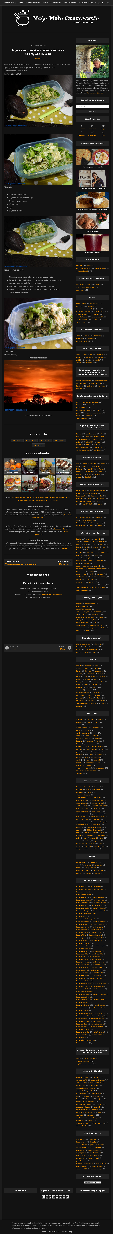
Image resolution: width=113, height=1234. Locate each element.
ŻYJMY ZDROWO (53, 500)
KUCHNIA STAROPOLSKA (83, 1016)
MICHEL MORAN (94, 1155)
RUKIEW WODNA (81, 574)
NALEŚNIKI (89, 442)
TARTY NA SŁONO (97, 447)
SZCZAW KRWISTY (90, 579)
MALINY (86, 684)
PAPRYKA (87, 752)
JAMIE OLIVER (80, 1150)
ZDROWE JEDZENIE (41, 500)
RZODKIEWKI (96, 757)
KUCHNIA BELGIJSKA (99, 908)
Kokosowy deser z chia (12, 488)
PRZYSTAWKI (94, 1110)
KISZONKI (87, 336)
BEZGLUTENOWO (81, 303)
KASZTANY (95, 682)
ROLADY (93, 843)
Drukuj (18, 440)
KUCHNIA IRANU (97, 951)
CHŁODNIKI (79, 284)
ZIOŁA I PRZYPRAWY (82, 587)
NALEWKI (95, 647)
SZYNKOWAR (102, 386)
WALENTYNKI (95, 1118)
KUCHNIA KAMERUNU (99, 962)
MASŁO (100, 357)
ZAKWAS (78, 631)
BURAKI (89, 722)
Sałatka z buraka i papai (46, 487)
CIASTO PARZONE (81, 816)
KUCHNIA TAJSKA (97, 1021)
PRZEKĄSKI (97, 566)
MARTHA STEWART (81, 1155)
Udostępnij (32, 440)
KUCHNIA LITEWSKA (82, 975)
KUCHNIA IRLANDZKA (82, 954)
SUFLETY (88, 846)
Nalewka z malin (93, 252)
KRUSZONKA (88, 835)
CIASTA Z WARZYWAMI (99, 806)
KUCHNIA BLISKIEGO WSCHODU (85, 913)
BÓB (97, 722)
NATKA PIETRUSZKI (81, 407)
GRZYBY (78, 736)
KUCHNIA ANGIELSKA (98, 897)
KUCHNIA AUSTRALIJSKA (83, 903)
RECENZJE (79, 1112)
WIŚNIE (102, 701)
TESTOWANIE (91, 1115)
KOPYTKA (88, 437)
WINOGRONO (91, 701)
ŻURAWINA (79, 706)
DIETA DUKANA (94, 303)
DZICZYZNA (88, 865)
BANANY (78, 671)
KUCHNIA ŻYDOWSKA (82, 1043)
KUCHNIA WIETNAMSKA (83, 1029)
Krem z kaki (12, 472)
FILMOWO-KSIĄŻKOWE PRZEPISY (85, 1088)
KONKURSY (96, 1096)
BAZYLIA (78, 539)
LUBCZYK (102, 552)
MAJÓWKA (100, 1099)
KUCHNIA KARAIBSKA (99, 965)
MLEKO (87, 360)
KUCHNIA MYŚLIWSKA (97, 986)
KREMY (89, 284)
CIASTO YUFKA (96, 819)
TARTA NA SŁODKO (99, 846)
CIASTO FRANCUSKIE (82, 811)
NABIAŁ (97, 360)
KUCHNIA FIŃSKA (81, 935)
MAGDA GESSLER (81, 1153)
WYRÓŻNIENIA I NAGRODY (83, 1123)
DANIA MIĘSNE (80, 862)
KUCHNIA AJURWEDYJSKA (83, 311)
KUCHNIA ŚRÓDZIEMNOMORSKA (85, 1040)
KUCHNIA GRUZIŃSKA (97, 938)
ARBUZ (96, 665)
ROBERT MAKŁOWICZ (82, 1166)
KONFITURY (97, 336)
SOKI (86, 652)
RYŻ (77, 504)
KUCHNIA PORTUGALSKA (83, 1002)
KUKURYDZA (79, 746)
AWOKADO (38, 58)
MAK (77, 838)
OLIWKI (94, 749)
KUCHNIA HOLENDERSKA (83, 946)
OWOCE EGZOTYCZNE (30, 497)
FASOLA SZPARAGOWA (82, 733)
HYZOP (78, 544)
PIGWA (89, 695)
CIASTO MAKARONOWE (83, 814)
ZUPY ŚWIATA (80, 290)
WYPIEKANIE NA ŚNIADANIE (84, 1064)
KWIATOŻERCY (91, 552)
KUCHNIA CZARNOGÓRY (83, 927)
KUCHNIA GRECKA (96, 523)
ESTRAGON (86, 542)
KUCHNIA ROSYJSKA (99, 1005)
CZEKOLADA (96, 824)
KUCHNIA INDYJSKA (82, 951)
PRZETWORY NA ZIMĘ (82, 341)
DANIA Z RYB (98, 517)
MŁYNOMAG (101, 498)
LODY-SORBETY (90, 357)
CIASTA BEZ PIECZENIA (83, 795)
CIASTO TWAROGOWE (82, 819)
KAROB (86, 682)
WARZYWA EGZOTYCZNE (26, 500)
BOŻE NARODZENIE (82, 1077)
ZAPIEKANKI (88, 415)
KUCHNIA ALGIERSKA (82, 892)
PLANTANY (98, 695)
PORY (90, 754)
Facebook (58, 529)
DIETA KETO (79, 306)
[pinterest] (94, 3)
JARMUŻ (93, 544)
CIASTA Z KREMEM (97, 803)
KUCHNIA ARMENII (99, 900)
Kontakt (64, 548)
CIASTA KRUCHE (97, 798)
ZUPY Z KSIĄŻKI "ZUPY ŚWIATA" (85, 287)
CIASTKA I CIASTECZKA (82, 808)
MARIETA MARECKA (95, 1153)
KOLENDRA (79, 550)
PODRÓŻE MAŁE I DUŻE (83, 268)
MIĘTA (78, 558)
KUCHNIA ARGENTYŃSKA (83, 900)
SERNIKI (78, 846)
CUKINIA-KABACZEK (82, 728)
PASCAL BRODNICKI (81, 1161)
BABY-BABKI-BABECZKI (83, 787)
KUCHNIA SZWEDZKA (82, 1021)
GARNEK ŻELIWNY (96, 383)
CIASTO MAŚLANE (99, 814)
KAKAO (78, 647)
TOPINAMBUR (90, 762)
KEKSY (103, 833)
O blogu (20, 3)
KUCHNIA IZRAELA (81, 956)
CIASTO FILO (97, 808)
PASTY (40, 497)
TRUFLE (100, 762)
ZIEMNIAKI (79, 773)
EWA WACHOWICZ (81, 1145)
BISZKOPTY (96, 789)
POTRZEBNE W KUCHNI (83, 1107)
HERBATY (102, 542)
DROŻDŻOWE (98, 612)
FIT (98, 309)
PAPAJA (96, 692)
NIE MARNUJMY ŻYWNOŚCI (84, 410)
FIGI (86, 676)
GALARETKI (79, 830)
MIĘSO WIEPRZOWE (82, 870)
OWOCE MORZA (80, 525)
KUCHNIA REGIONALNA (82, 1005)
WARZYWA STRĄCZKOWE (83, 768)
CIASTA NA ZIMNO (81, 800)
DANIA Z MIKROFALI (81, 1080)
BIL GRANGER (92, 1139)
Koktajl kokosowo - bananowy (47, 470)
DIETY (91, 309)
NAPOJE (78, 649)
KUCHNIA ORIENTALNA (82, 994)
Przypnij (61, 440)
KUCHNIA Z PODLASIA (82, 1035)
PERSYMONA (80, 695)
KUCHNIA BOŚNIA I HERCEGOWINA (86, 919)
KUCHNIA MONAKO (100, 983)
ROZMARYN (91, 571)
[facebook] (88, 3)
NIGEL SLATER (80, 1158)
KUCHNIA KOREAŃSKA (97, 967)
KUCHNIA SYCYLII (99, 1016)
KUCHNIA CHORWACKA (97, 924)
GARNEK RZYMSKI (81, 383)
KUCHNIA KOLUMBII (82, 967)
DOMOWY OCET (81, 1085)
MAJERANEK (79, 555)
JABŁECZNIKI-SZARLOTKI (94, 830)
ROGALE (95, 622)
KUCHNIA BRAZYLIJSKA (82, 921)
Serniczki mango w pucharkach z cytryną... (29, 469)
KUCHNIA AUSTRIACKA (100, 903)
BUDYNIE (79, 792)
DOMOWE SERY (81, 355)
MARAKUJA (79, 687)
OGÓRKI (78, 749)
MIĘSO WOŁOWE (98, 870)
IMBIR (85, 544)
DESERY (78, 827)
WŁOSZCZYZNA (100, 768)
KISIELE (78, 835)
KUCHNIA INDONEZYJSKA (83, 948)
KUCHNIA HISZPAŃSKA (82, 943)
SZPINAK (78, 762)
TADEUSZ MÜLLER (97, 1166)
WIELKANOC (79, 1120)
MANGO (95, 684)
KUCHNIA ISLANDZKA (97, 954)
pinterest (81, 135)
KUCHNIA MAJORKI (81, 978)
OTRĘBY (86, 563)
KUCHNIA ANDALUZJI (82, 897)
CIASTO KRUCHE (96, 811)
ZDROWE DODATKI (97, 317)
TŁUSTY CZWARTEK (81, 1118)
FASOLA (87, 730)
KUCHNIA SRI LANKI (100, 1013)
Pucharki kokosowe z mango (64, 487)
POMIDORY (79, 754)
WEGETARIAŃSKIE (81, 317)
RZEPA (86, 757)
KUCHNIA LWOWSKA (97, 975)
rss (103, 135)
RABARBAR (99, 698)
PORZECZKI (79, 698)
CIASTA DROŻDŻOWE (82, 798)
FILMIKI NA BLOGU (94, 1085)
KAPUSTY (79, 741)
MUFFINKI (79, 841)
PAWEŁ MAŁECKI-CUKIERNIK (84, 1163)
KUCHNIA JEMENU (97, 959)
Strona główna (9, 3)
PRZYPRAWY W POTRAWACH (93, 413)
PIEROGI (78, 445)
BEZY (87, 789)
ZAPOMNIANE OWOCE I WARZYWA (86, 585)
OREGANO (100, 560)
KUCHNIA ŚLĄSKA (81, 1037)
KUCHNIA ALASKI (99, 889)
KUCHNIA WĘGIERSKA (82, 1032)
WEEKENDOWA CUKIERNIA (92, 849)
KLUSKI (78, 437)
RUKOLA (91, 574)
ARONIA (78, 668)
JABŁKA (78, 679)
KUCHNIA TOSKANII (81, 1024)
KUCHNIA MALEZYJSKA (96, 978)
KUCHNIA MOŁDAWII (82, 986)
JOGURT (78, 357)
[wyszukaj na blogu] (108, 2)
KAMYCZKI (79, 266)
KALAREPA (88, 738)
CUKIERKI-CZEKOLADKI (82, 824)
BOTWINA (100, 719)
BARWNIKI (79, 789)
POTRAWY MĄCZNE (82, 447)
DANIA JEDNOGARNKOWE (83, 380)
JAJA (20, 497)
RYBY (91, 525)
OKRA (87, 749)
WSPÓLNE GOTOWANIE (83, 1061)
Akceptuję (67, 1232)
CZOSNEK (97, 539)
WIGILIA (90, 1120)
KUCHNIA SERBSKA (97, 1008)
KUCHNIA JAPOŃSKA (82, 959)
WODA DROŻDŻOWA (82, 628)
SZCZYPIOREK (47, 497)
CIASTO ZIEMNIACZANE (83, 822)
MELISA (90, 555)
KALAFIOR (78, 738)
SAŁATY (94, 577)
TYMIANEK (92, 582)
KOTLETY (78, 472)
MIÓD (78, 360)
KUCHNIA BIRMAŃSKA (99, 911)
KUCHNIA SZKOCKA (81, 1018)
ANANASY (88, 665)
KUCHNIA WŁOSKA (81, 439)
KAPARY (78, 547)
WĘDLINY (79, 388)
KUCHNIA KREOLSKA (82, 970)
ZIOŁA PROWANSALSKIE (98, 587)
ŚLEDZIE (78, 477)
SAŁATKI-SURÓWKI (81, 314)
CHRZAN (88, 539)
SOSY (78, 415)
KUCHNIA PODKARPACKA (83, 1000)
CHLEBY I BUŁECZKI (82, 606)
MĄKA (78, 442)
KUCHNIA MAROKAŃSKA (83, 981)
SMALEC (89, 474)
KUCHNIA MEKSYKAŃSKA (83, 983)
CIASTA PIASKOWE (97, 800)
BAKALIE (78, 434)
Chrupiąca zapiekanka (93, 167)
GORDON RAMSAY (81, 1147)
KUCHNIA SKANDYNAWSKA (84, 1013)
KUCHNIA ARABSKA (81, 886)
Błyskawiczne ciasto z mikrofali (93, 209)
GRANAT (93, 676)
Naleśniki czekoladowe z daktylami (64, 470)
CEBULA (78, 725)
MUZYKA (89, 266)
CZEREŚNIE (90, 674)
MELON (88, 687)
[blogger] (98, 3)
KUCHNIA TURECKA (81, 1026)
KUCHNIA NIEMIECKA (82, 989)
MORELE (95, 687)
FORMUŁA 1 (79, 1091)
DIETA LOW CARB (81, 309)
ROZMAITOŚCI (89, 1112)
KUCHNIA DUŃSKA (81, 930)
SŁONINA (97, 873)
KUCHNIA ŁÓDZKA (97, 439)
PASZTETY (79, 474)
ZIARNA (100, 504)
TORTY (78, 849)
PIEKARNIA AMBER (90, 1058)
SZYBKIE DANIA (57, 497)
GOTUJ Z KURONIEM (95, 1147)
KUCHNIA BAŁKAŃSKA (82, 908)
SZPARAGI (97, 760)
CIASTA (89, 792)
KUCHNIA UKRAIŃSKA (97, 1026)
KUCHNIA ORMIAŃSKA (99, 994)
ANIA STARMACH (81, 1139)
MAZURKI (94, 838)
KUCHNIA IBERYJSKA (99, 946)
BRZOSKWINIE (99, 671)
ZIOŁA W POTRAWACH (82, 418)
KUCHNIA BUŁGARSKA (98, 921)
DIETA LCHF (91, 306)
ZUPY (97, 284)
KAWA (87, 647)
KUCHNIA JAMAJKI (95, 956)
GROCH (95, 733)
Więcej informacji (50, 1232)
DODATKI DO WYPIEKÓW (90, 402)
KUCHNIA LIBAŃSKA (97, 973)
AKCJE (78, 1058)
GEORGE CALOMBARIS (96, 1145)
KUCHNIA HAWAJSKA (82, 940)
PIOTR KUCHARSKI (101, 1163)
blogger (103, 129)
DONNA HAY (93, 1142)
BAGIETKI (79, 604)
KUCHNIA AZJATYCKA (91, 493)
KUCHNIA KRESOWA (96, 970)
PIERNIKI (97, 841)
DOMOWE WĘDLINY (101, 380)
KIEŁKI (86, 547)
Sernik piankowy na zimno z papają (30, 486)
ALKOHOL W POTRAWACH (83, 644)
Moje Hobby (83, 3)
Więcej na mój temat (95, 93)
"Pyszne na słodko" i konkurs (93, 188)
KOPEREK (79, 405)
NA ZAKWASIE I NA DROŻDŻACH (85, 617)
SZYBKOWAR (90, 386)
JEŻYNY (96, 679)
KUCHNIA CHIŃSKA (81, 496)
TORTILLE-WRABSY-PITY (83, 450)
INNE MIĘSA (98, 865)
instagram (92, 129)
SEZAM (103, 577)
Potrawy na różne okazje (52, 3)
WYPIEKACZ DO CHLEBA (98, 628)
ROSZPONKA (79, 571)
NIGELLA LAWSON (93, 1158)
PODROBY (79, 873)
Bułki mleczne (93, 231)
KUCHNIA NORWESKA (98, 989)
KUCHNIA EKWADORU (82, 932)
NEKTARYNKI (80, 690)
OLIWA (98, 410)
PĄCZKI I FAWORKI (81, 843)
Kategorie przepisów (33, 3)
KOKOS (104, 547)
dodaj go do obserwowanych (52, 594)
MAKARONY (79, 498)
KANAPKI (96, 466)
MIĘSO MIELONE (91, 868)
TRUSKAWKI (79, 701)
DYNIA (78, 676)
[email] (101, 3)
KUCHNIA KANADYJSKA (82, 965)
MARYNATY (79, 338)
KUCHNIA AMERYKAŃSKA (83, 895)
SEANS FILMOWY (100, 268)
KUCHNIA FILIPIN (96, 932)
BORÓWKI (88, 671)
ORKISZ (98, 501)
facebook (81, 129)
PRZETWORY (91, 338)
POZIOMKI (90, 698)
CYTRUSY (79, 674)
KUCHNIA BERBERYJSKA (83, 911)
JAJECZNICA (100, 355)
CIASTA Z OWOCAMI (82, 806)
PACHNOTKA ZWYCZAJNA (83, 566)
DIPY (77, 402)
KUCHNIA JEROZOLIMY (82, 962)
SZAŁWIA (78, 579)
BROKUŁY (79, 722)
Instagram (67, 529)
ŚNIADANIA (66, 497)
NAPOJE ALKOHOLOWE (92, 649)
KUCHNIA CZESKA (98, 927)
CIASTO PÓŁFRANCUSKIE (97, 816)
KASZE (78, 493)
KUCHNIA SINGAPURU (82, 1010)
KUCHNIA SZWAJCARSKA (97, 1018)
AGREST (78, 665)
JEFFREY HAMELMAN (94, 1150)
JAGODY (87, 679)
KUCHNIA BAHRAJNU (98, 905)
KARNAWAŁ (86, 1096)
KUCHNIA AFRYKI (96, 886)
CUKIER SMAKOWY (98, 822)
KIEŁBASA (79, 469)
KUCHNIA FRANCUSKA (95, 935)
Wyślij (40, 445)
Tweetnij (47, 440)
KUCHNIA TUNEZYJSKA (97, 1024)
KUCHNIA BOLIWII (81, 916)
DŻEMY (78, 336)
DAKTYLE (100, 674)
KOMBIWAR (79, 386)
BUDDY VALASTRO (81, 1142)
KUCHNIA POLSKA (99, 437)
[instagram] (91, 3)
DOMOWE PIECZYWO (89, 463)
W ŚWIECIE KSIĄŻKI (82, 271)
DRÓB (78, 865)
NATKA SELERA (80, 560)
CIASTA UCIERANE (81, 803)
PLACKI (95, 445)
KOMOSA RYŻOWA (92, 550)
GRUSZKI (102, 676)
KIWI (102, 682)
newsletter (92, 135)
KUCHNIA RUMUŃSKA (82, 1008)
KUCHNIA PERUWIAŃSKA (83, 997)
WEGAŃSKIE (95, 314)
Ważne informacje (70, 3)
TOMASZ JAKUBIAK (81, 1169)
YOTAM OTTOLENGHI (96, 1169)
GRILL (77, 466)
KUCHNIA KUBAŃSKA (82, 973)
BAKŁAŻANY (90, 719)
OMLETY (78, 363)
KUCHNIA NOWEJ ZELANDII (84, 992)
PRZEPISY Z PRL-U (99, 311)
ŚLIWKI (102, 703)
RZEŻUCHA (100, 574)
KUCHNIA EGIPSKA (95, 930)
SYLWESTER (79, 1115)
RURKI (100, 843)
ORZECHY (89, 690)
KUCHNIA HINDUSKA (97, 940)
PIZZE (87, 445)
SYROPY (94, 652)
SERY (99, 1112)
